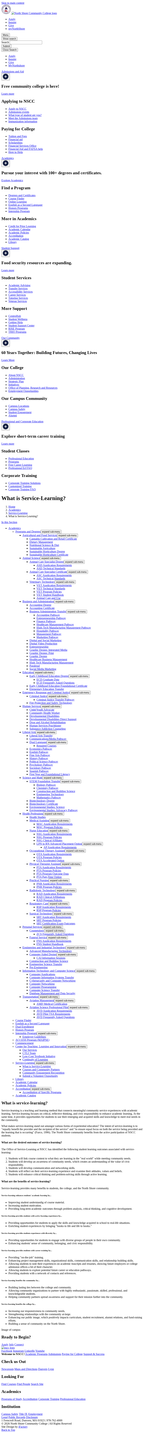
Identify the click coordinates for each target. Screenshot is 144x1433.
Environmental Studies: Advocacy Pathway (54, 810)
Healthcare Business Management (48, 659)
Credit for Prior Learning (22, 226)
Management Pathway (49, 634)
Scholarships (15, 142)
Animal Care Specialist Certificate (48, 571)
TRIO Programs (17, 331)
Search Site (37, 1384)
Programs (13, 461)
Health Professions (32, 813)
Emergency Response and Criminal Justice (46, 692)
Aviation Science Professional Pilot (49, 1007)
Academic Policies (18, 232)
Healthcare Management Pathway (55, 624)
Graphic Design (38, 656)
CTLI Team (29, 1053)
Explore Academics (12, 180)
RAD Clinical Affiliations (51, 897)
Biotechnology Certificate (44, 803)
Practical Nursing (39, 880)
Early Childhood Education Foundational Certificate (58, 685)
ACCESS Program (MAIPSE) (32, 1039)
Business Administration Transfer (48, 611)
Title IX (23, 1414)
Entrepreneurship (39, 646)
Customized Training (20, 486)
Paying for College (72, 1354)
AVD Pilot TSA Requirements (53, 1013)
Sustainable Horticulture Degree (47, 551)
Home (11, 506)
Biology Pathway (46, 784)
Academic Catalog (18, 238)
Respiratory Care (39, 903)
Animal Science (31, 558)
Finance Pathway (46, 621)
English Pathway (39, 752)
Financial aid (15, 139)
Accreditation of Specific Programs (41, 1092)
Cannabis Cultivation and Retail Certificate (53, 538)
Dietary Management (41, 541)
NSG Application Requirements (54, 834)
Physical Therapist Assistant (45, 863)
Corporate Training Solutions (24, 483)
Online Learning (17, 201)
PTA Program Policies (49, 870)
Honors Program (24, 1029)
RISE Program (16, 328)
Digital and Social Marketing (45, 640)
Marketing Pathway (47, 637)
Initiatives (13, 384)
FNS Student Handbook (50, 944)
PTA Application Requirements (54, 867)
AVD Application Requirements (54, 1010)
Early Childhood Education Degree (49, 676)
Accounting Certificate (42, 608)
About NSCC (16, 375)
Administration (16, 378)
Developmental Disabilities (44, 716)
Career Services (17, 294)
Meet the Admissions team (23, 118)
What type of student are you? (25, 115)
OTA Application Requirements (54, 854)
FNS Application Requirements (54, 940)
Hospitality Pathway (48, 630)
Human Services (31, 706)
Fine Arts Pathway (40, 755)
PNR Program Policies (49, 886)
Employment (35, 1414)
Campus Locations (18, 405)
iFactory (23, 1426)
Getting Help (15, 322)
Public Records (16, 1417)
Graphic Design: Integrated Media (48, 649)
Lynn (51, 1369)
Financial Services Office (22, 145)
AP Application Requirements (60, 847)
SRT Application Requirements (54, 917)
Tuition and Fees (17, 136)
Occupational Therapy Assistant (47, 850)
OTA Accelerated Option (50, 860)
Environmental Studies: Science (47, 807)
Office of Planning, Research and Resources (32, 387)
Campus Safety (16, 409)
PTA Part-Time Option (49, 876)
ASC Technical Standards (51, 578)
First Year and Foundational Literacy (50, 774)
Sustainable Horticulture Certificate (49, 554)
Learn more (7, 93)
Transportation (30, 996)
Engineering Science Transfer (46, 964)
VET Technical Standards (51, 588)
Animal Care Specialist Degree (47, 561)
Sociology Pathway (40, 767)
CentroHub (14, 316)
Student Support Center (21, 325)
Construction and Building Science (56, 791)
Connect (19, 1344)
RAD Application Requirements (54, 893)
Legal (4, 1417)
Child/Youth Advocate (42, 709)
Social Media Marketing (43, 668)
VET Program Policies (49, 591)
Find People (23, 1384)
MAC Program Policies (50, 827)
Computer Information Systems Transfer (52, 977)
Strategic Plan (16, 381)
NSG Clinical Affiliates (49, 840)
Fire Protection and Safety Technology (51, 702)
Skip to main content (12, 2)
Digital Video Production (43, 643)
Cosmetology (37, 930)
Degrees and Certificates (21, 195)
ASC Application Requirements (54, 575)
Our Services (29, 1049)
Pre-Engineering (39, 967)
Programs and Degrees (28, 531)
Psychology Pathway (41, 764)
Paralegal (35, 665)
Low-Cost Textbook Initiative (38, 1056)
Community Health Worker (45, 712)
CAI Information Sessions (51, 957)
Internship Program (19, 211)
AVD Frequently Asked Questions (56, 1017)
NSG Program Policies (49, 837)
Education (28, 672)
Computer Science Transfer (45, 990)
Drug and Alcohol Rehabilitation (48, 722)
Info (11, 1344)
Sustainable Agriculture (42, 548)
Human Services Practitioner (45, 725)
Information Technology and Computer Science (48, 970)
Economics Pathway (41, 748)
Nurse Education (39, 830)
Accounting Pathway (48, 614)
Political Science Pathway (44, 761)
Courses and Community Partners (41, 1069)
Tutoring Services (18, 298)
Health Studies (38, 817)
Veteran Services (17, 301)
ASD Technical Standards (51, 568)
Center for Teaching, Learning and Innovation (40, 1046)
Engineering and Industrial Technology (44, 947)
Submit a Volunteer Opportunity (40, 1075)
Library (12, 242)
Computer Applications (42, 974)
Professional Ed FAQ (20, 468)
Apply (11, 19)
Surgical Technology (41, 913)
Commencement (24, 1043)
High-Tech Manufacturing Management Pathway (64, 627)
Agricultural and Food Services (39, 535)
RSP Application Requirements (54, 907)
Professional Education (21, 458)
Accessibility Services (20, 291)
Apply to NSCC (17, 108)
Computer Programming (43, 986)
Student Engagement (19, 412)
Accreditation (15, 235)
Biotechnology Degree (42, 800)
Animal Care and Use (49, 598)
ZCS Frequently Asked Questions (55, 934)
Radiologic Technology (42, 890)
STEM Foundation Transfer (45, 781)
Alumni (12, 415)
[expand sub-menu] (5, 76)
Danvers (42, 1369)
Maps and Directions (25, 1369)
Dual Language (38, 742)
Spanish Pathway (39, 771)
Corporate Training (48, 1399)
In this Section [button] (9, 522)
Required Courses (46, 745)
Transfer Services (18, 288)
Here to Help (15, 152)
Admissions (54, 1354)
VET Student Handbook (50, 594)
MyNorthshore (16, 65)
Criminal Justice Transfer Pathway (55, 699)
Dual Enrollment (24, 1026)
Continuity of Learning (35, 1059)
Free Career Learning (20, 464)
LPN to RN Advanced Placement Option (59, 843)
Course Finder (16, 198)
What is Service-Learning (36, 1066)
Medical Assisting (39, 820)
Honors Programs (18, 208)
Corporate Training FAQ (22, 489)
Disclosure (32, 1417)
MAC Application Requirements (55, 824)
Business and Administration (38, 601)
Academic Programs (36, 1354)
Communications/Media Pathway (48, 738)
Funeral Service (38, 937)
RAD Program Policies (49, 900)
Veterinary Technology (42, 581)
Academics (14, 509)
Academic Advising (19, 285)
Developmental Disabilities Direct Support (53, 719)
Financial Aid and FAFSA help (25, 148)
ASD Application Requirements (54, 565)
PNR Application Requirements (54, 883)
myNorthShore (16, 28)
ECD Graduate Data (48, 679)
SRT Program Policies (49, 920)
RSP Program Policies (49, 910)
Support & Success (93, 1354)
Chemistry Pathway (47, 788)
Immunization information (22, 121)
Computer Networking (42, 983)
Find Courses (8, 1384)
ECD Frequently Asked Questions (55, 682)
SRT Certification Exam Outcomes (56, 923)
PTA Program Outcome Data (53, 873)
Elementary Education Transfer (47, 689)
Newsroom (7, 1369)
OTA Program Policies (49, 857)
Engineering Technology (50, 794)
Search (5, 42)
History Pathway (39, 758)
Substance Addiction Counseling (48, 728)
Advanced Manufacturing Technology (51, 951)
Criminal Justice (38, 696)
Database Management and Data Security (52, 993)
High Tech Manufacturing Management (51, 662)
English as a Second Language (25, 204)
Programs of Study (11, 1399)
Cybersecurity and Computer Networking (53, 980)
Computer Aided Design (43, 954)
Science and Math (32, 777)
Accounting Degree (40, 604)
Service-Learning (18, 513)
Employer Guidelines (34, 1036)
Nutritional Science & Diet (44, 545)
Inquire (12, 22)
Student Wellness (17, 319)
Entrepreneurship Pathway (51, 618)
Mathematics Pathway (49, 797)
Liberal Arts (29, 732)
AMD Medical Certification (52, 1003)
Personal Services (32, 926)
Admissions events (18, 111)
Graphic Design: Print (42, 653)
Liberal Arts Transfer (41, 735)
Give (11, 25)
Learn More (8, 360)
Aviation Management (42, 1000)
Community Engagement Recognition (43, 1072)
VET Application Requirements (54, 585)
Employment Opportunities (23, 390)
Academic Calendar (19, 229)
